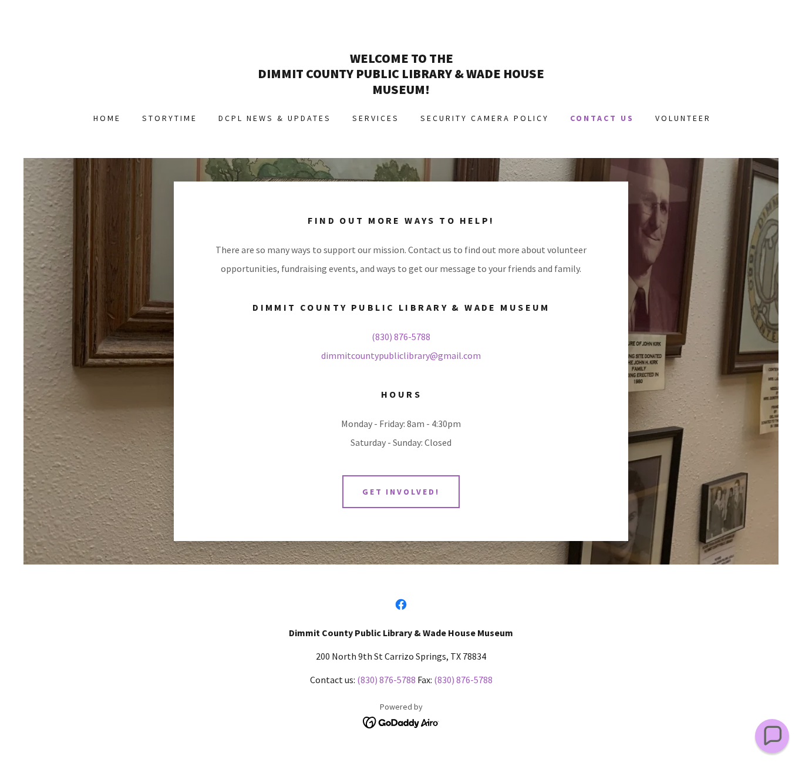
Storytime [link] (169, 118)
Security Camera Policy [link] (484, 118)
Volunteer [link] (683, 118)
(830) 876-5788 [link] (401, 336)
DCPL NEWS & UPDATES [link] (274, 118)
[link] (401, 90)
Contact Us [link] (602, 118)
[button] (772, 736)
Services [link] (375, 118)
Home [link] (107, 118)
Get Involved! (401, 491)
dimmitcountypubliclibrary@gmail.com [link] (401, 355)
